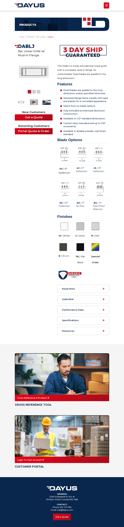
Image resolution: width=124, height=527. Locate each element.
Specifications (70, 320)
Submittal (67, 299)
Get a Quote (34, 117)
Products (30, 37)
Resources (68, 330)
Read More (68, 288)
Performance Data (73, 309)
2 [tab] (36, 93)
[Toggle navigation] (106, 5)
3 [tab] (40, 93)
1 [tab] (31, 93)
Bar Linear (40, 37)
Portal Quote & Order (34, 131)
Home (21, 37)
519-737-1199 (65, 507)
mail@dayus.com (65, 510)
